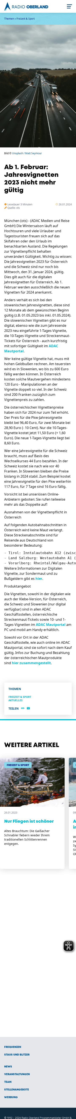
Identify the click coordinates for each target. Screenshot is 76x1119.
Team (8, 1082)
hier (38, 578)
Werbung (11, 1097)
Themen (9, 18)
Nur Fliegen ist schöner (29, 821)
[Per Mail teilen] (28, 708)
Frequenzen (12, 1047)
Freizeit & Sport (25, 18)
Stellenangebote (16, 1090)
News (8, 1067)
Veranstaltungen (17, 1074)
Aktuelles (15, 700)
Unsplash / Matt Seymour (27, 153)
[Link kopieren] (22, 708)
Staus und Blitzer (17, 1055)
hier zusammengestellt (31, 663)
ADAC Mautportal (50, 624)
